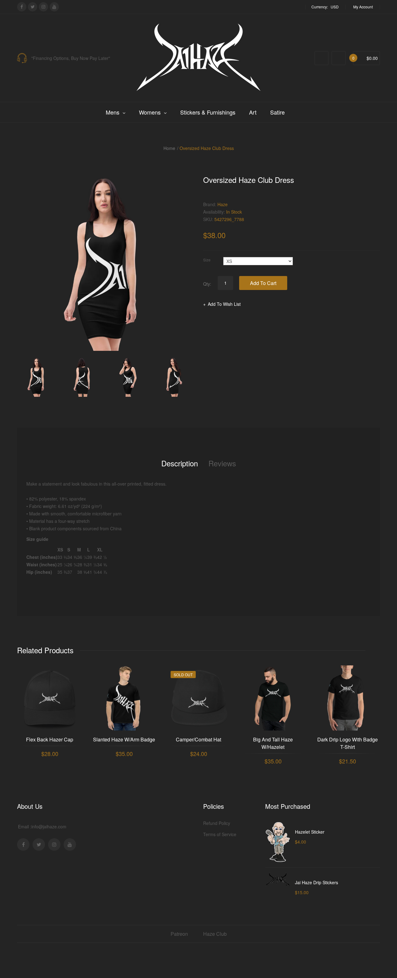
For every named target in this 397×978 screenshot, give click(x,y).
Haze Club (215, 933)
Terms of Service (219, 834)
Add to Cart (263, 283)
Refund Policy (216, 823)
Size (207, 259)
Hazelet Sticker (309, 832)
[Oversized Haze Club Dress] (37, 377)
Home (169, 148)
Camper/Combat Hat (198, 739)
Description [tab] (179, 463)
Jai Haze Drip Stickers (316, 882)
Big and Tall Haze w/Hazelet (273, 743)
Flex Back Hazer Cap (49, 739)
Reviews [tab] (222, 463)
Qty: (207, 284)
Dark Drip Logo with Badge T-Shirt (347, 743)
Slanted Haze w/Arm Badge (124, 739)
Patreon (179, 933)
